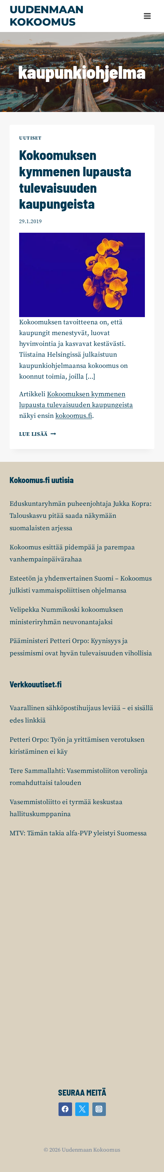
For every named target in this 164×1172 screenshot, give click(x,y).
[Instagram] (99, 1109)
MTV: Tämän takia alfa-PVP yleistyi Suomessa (78, 833)
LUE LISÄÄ (37, 434)
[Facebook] (65, 1109)
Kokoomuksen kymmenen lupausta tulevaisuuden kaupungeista (75, 179)
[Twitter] (82, 1109)
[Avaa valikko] (147, 16)
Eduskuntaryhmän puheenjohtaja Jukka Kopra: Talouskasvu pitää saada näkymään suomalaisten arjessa (81, 516)
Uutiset (30, 138)
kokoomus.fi (73, 415)
